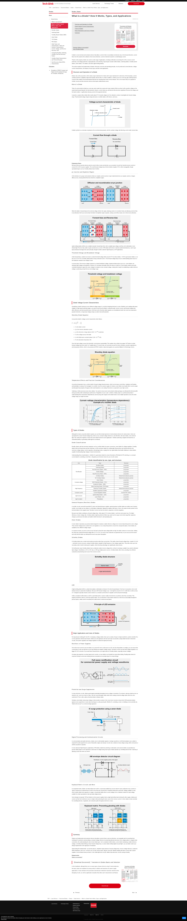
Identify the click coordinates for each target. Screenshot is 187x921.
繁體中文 (138, 0)
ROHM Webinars (76, 903)
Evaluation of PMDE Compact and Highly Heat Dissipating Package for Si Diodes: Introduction (59, 72)
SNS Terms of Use (76, 910)
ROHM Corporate (76, 905)
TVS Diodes (54, 39)
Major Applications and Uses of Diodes (84, 30)
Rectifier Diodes (55, 30)
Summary (77, 32)
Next (133, 892)
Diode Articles (54, 19)
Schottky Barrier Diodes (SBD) (59, 34)
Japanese (127, 0)
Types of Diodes (79, 28)
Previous (77, 892)
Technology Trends (109, 3)
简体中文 (133, 0)
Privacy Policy (75, 907)
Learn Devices (96, 3)
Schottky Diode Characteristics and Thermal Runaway (59, 59)
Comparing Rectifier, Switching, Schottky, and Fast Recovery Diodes (59, 54)
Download (125, 46)
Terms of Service (76, 908)
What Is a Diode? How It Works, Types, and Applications (58, 26)
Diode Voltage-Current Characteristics (84, 26)
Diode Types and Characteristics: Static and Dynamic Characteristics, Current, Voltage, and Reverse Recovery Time (59, 47)
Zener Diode (54, 37)
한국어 (143, 0)
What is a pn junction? (77, 857)
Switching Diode (55, 32)
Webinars (121, 3)
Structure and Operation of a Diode (83, 24)
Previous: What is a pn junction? (80, 47)
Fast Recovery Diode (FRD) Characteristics (58, 63)
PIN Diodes (54, 41)
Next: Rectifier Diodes (78, 49)
